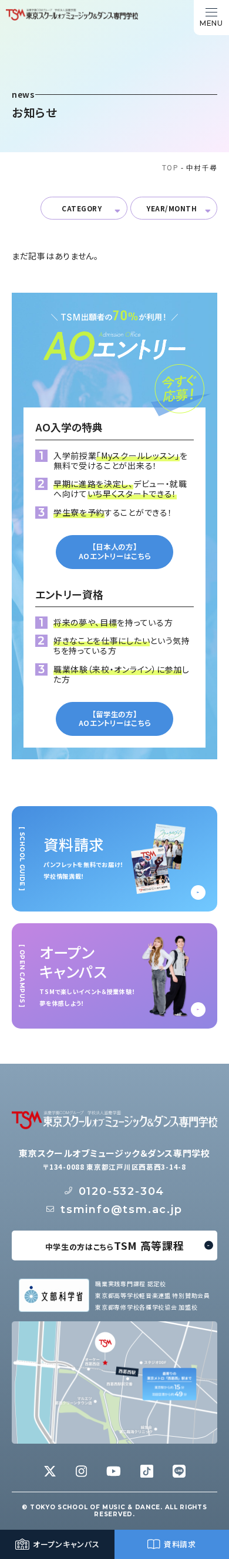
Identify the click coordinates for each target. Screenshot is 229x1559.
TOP (170, 167)
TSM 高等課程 (114, 1245)
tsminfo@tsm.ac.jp (121, 1209)
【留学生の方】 (115, 718)
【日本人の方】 (115, 551)
